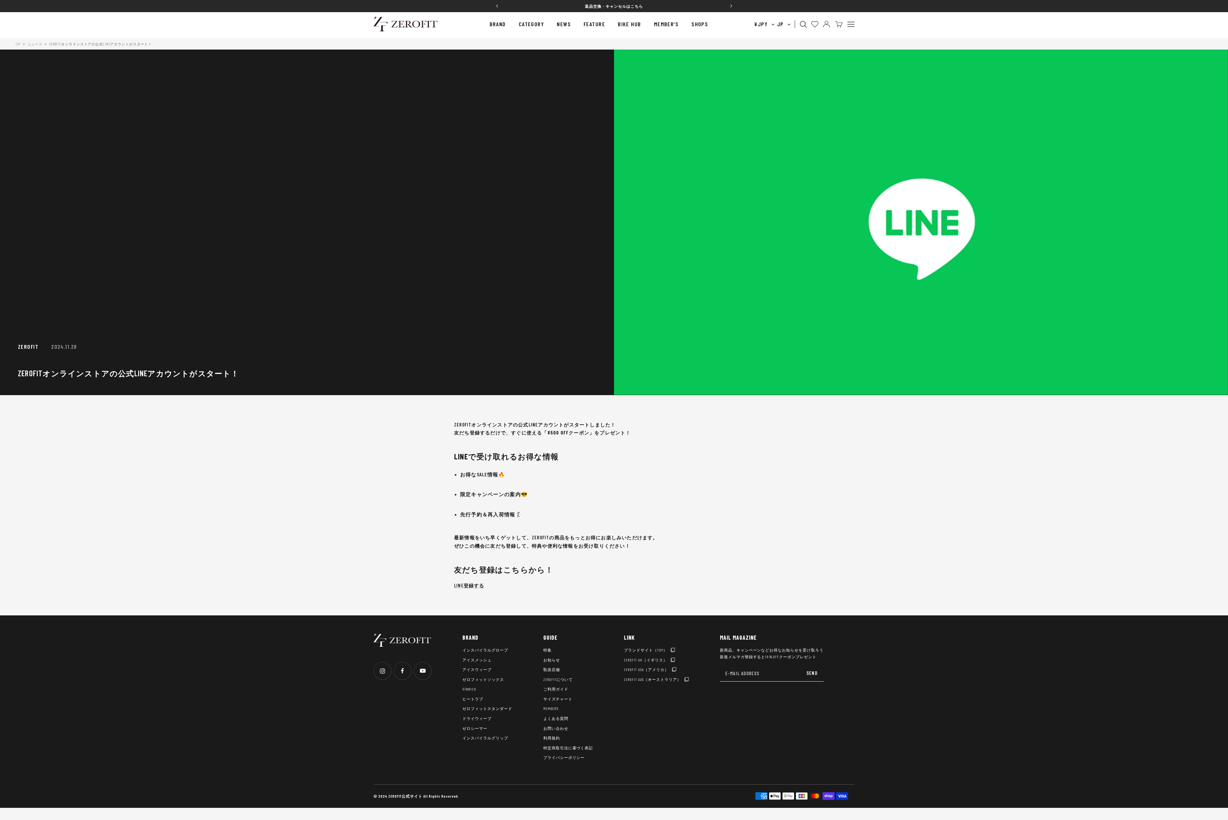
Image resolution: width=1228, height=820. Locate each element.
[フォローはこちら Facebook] (402, 671)
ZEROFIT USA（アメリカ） (646, 669)
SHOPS (699, 23)
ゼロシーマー (474, 728)
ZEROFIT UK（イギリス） (645, 660)
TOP (18, 44)
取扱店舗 (551, 669)
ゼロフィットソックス (483, 679)
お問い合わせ (555, 728)
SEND (812, 673)
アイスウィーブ (477, 669)
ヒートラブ (472, 699)
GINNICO (469, 689)
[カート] (839, 24)
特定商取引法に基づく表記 (568, 748)
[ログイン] (826, 24)
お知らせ (551, 660)
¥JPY (761, 23)
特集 (547, 650)
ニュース (35, 44)
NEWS (564, 23)
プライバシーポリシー (564, 757)
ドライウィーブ (477, 718)
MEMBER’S (666, 23)
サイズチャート (557, 699)
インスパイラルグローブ (485, 650)
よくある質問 (555, 718)
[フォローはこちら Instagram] (382, 671)
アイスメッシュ (477, 660)
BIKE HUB (629, 23)
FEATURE (594, 23)
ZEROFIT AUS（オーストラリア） (652, 679)
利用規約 (551, 738)
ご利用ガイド (555, 689)
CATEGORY (531, 23)
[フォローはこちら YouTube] (422, 671)
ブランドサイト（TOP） (645, 650)
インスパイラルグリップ (485, 738)
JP (781, 23)
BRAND (498, 23)
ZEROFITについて (558, 679)
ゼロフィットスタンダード (487, 708)
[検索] (803, 24)
